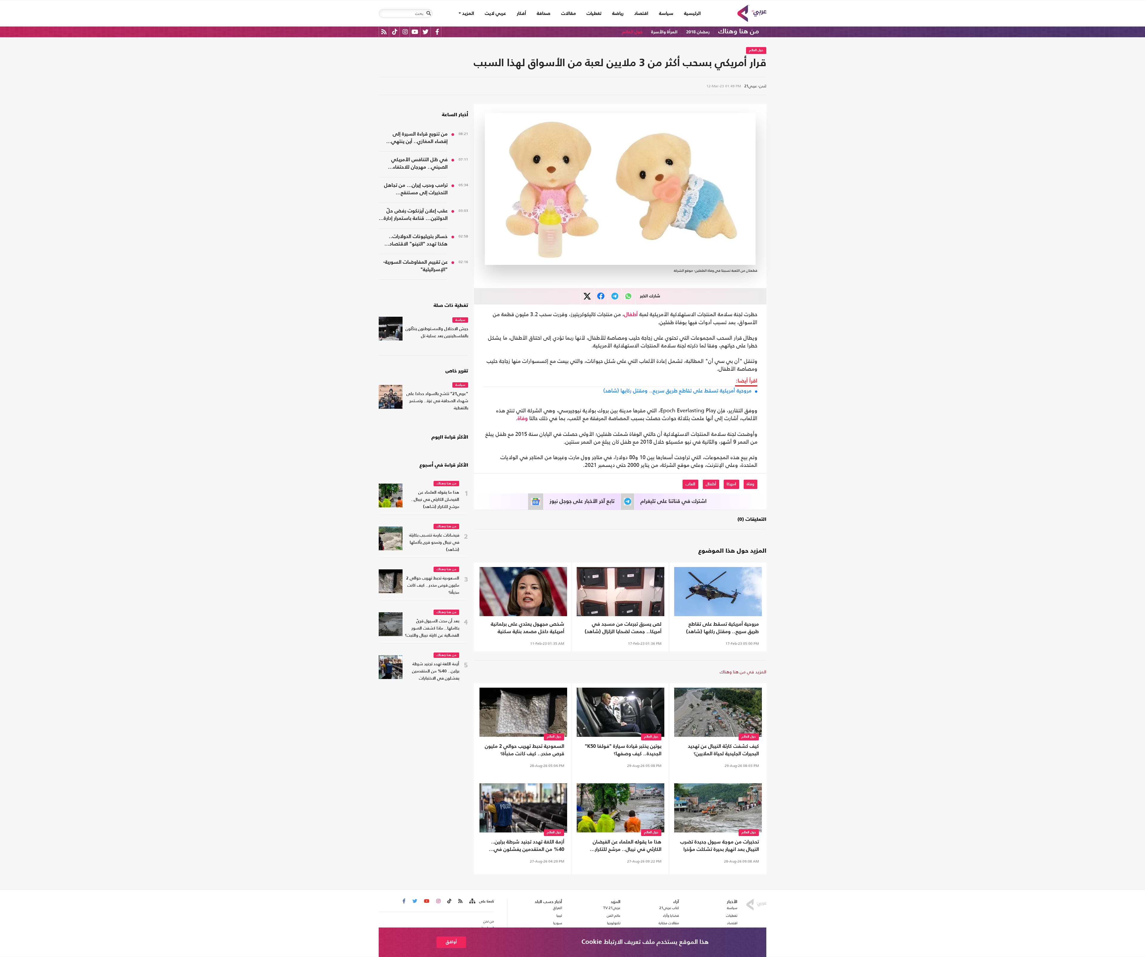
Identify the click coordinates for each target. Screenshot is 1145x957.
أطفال (631, 314)
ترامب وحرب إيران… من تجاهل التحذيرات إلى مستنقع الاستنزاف (416, 190)
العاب (690, 484)
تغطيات (594, 13)
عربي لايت (495, 13)
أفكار (521, 13)
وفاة (523, 418)
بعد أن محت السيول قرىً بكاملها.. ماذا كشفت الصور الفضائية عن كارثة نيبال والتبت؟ (432, 628)
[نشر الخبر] (587, 296)
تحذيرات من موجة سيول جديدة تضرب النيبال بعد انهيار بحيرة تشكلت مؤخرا (719, 846)
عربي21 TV (612, 908)
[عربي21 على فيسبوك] (437, 31)
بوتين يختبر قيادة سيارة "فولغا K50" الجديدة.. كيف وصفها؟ (623, 750)
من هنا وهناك (738, 31)
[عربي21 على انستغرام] (405, 31)
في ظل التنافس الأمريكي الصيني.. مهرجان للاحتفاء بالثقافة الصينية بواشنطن (419, 164)
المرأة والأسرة (664, 32)
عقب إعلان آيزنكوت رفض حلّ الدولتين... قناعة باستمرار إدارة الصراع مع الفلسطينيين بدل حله (414, 215)
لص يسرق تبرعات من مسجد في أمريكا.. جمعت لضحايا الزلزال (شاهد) (623, 628)
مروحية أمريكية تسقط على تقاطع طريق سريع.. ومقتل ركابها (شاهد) (677, 390)
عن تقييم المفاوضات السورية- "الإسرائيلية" (415, 266)
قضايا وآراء (671, 915)
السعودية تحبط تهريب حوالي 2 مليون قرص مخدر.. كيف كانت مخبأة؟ (524, 750)
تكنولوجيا (614, 923)
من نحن (488, 921)
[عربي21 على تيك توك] (394, 31)
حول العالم (632, 32)
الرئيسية (690, 13)
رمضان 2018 (698, 32)
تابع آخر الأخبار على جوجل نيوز (582, 501)
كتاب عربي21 (669, 908)
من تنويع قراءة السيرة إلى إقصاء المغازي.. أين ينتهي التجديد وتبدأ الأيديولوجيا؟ (419, 138)
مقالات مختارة (669, 923)
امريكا (731, 484)
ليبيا (559, 915)
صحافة (543, 13)
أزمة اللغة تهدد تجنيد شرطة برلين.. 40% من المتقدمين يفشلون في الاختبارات (527, 846)
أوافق (451, 942)
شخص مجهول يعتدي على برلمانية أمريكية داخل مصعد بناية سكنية (527, 628)
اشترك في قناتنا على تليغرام (673, 501)
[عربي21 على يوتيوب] (414, 31)
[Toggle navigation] (428, 13)
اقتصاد (641, 13)
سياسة (666, 13)
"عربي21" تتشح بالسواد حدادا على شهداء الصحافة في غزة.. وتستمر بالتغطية (437, 401)
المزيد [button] (467, 13)
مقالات (568, 13)
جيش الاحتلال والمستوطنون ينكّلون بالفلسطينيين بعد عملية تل (437, 332)
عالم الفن (614, 915)
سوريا (557, 923)
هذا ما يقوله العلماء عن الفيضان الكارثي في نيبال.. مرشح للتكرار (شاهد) (627, 846)
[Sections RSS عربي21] (471, 901)
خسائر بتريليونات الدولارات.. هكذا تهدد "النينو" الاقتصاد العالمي (418, 241)
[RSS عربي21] (383, 31)
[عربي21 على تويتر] (425, 31)
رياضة (617, 13)
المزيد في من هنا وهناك (743, 671)
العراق (557, 908)
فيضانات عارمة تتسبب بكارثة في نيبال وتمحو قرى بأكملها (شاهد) (434, 543)
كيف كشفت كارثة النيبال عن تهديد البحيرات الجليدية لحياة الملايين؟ (723, 750)
